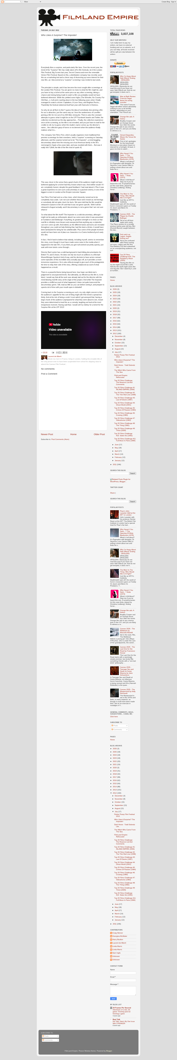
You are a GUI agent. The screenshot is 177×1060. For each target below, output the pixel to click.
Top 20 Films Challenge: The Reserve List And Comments (123, 382)
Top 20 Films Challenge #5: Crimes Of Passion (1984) (125, 409)
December (119, 336)
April (117, 451)
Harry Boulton (118, 939)
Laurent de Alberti (119, 943)
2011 (115, 464)
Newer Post (47, 434)
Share (112, 493)
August (118, 349)
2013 (115, 330)
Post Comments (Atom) (60, 439)
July (116, 352)
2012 (115, 333)
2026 (115, 289)
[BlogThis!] (59, 352)
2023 (115, 299)
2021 (115, 305)
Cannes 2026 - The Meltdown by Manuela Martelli (127, 630)
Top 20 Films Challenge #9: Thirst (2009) (124, 429)
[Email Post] (53, 352)
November (119, 339)
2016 (115, 321)
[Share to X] (62, 352)
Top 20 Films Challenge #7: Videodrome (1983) (124, 419)
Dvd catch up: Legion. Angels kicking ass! (125, 236)
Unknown (116, 956)
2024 (115, 296)
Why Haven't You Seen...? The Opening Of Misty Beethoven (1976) (127, 156)
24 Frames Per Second (122, 1008)
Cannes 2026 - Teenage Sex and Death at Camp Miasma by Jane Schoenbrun (127, 671)
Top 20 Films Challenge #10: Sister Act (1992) (123, 434)
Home (73, 434)
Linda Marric (117, 946)
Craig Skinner (118, 933)
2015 (115, 324)
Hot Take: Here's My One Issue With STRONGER (124, 1022)
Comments (117, 730)
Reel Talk (116, 1019)
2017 (115, 318)
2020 (115, 308)
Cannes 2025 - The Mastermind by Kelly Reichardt (127, 691)
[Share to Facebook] (64, 352)
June (117, 445)
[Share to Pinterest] (66, 352)
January (118, 460)
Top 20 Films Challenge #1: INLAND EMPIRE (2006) (124, 388)
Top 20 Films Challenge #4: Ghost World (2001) (124, 404)
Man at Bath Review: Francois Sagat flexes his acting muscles (128, 99)
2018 (115, 314)
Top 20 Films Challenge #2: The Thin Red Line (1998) (125, 393)
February (118, 457)
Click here (114, 717)
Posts (115, 726)
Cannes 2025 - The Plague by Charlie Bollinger (127, 216)
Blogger (109, 1051)
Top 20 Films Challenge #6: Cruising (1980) (124, 414)
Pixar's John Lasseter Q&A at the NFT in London (127, 513)
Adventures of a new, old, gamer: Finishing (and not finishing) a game (121, 1012)
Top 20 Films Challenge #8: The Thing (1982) (124, 424)
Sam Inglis (117, 953)
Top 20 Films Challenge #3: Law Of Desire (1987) (124, 399)
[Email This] (57, 352)
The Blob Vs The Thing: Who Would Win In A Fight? (127, 196)
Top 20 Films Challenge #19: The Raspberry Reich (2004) (127, 257)
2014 (115, 327)
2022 (115, 302)
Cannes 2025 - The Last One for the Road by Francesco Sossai (127, 650)
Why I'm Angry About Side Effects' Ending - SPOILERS (128, 78)
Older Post (99, 434)
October (118, 343)
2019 (115, 311)
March (117, 454)
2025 (115, 292)
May (116, 448)
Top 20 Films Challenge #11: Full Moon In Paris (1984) (125, 440)
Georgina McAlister (120, 936)
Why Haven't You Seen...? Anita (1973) (126, 175)
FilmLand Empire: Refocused (121, 376)
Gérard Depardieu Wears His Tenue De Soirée (128, 137)
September (119, 346)
